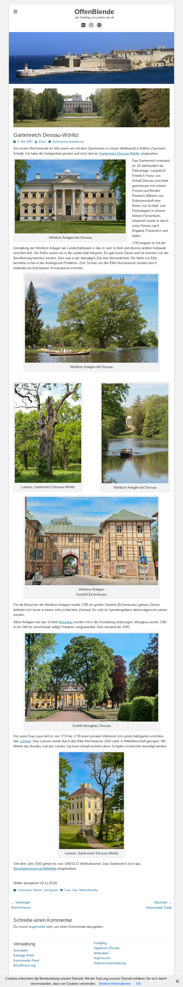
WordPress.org (24, 965)
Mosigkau (65, 622)
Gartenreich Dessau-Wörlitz (119, 153)
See (74, 890)
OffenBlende (94, 11)
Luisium (25, 741)
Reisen (37, 890)
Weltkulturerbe (88, 890)
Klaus (42, 141)
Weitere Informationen (115, 983)
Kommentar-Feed (26, 960)
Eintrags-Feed (23, 955)
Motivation (101, 953)
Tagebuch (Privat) (106, 948)
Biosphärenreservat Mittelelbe (35, 868)
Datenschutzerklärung (110, 963)
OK (138, 983)
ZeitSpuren (51, 890)
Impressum (102, 958)
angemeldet (37, 926)
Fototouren (24, 890)
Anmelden (20, 950)
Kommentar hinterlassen (68, 141)
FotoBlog (100, 943)
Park (67, 890)
